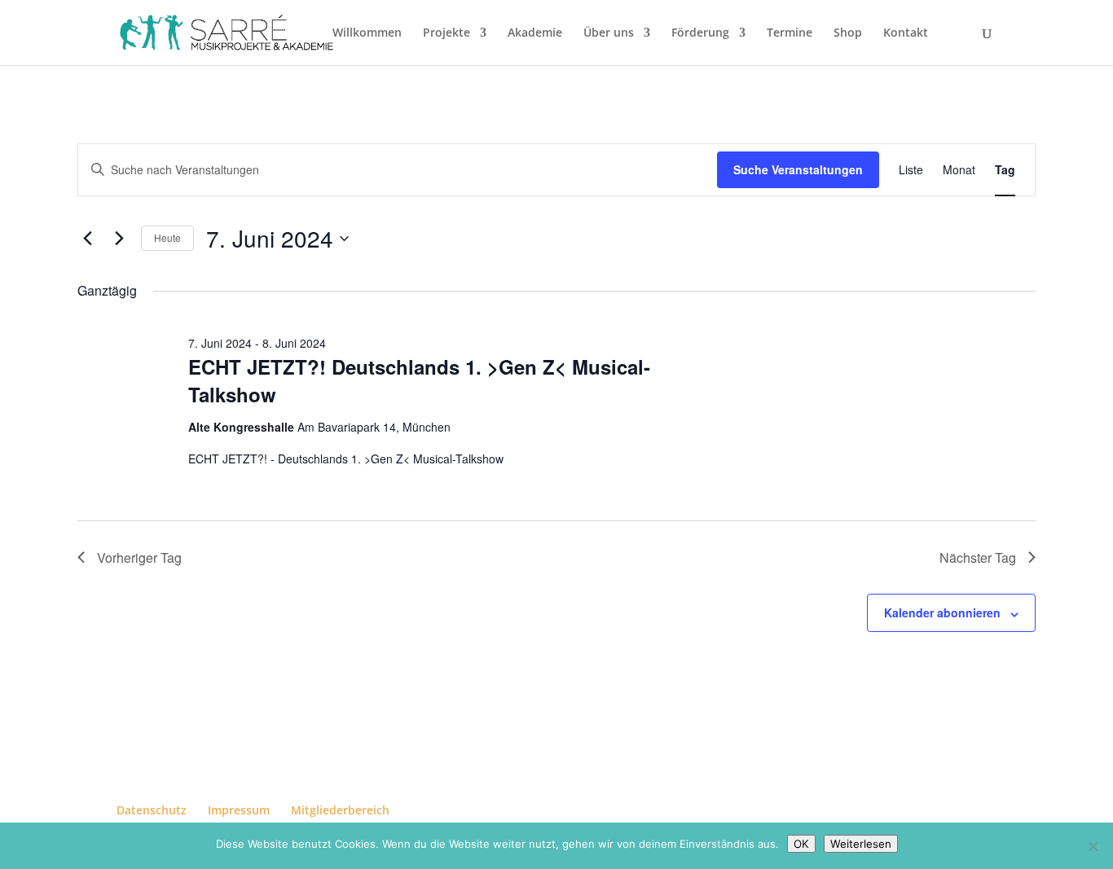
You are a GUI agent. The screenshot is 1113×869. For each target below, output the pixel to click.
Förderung (700, 33)
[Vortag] (87, 238)
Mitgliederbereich (340, 810)
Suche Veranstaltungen (798, 169)
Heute (167, 237)
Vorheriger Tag (139, 557)
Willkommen (367, 33)
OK (801, 843)
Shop (848, 33)
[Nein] (1092, 846)
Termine (789, 33)
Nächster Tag (977, 557)
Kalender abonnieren (942, 612)
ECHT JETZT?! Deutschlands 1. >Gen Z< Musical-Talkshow (419, 380)
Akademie (535, 33)
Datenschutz (152, 810)
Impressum (239, 810)
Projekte (446, 33)
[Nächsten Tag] (119, 238)
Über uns (608, 33)
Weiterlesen (860, 843)
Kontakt (905, 33)
